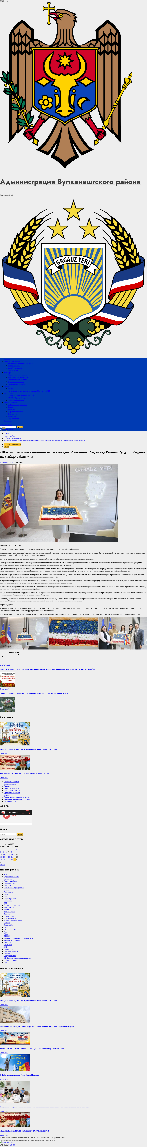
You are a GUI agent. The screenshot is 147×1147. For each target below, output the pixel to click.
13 (9, 854)
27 (9, 860)
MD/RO (12, 430)
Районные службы (11, 782)
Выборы (7, 923)
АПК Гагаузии (9, 912)
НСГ (5, 947)
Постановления (10, 801)
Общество (12, 416)
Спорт (6, 386)
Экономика (12, 414)
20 (9, 857)
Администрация (11, 907)
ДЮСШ (11, 389)
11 (4, 854)
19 (6, 857)
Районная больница (16, 400)
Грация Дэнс (9, 925)
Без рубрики (9, 916)
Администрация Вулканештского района (70, 181)
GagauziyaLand (10, 899)
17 (1, 857)
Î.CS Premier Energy (12, 905)
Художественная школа (17, 375)
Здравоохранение (15, 412)
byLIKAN (11, 1145)
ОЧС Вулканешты (11, 951)
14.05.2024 (9, 462)
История (7, 942)
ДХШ (6, 934)
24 (1, 860)
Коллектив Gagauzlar (16, 384)
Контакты (8, 421)
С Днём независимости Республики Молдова (19, 1075)
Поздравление (10, 956)
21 (12, 857)
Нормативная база (11, 788)
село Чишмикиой (15, 368)
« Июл (2, 865)
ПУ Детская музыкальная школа (17, 958)
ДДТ (6, 932)
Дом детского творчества (18, 377)
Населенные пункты (12, 361)
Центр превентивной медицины (21, 395)
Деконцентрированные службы (17, 799)
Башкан (6, 447)
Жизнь (7, 874)
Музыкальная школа (16, 382)
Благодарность (10, 918)
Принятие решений (12, 793)
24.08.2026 (4, 778)
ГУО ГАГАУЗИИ (10, 929)
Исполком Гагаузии (12, 940)
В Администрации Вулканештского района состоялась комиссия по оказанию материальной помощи (44, 1107)
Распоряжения (10, 784)
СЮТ (6, 962)
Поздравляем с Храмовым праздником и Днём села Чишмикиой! (28, 749)
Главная (7, 359)
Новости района (10, 402)
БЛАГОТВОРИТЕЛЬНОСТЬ (14, 921)
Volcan (2, 462)
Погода (7, 953)
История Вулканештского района (21, 363)
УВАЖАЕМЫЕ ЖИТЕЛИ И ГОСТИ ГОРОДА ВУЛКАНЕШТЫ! (24, 773)
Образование (13, 418)
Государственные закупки (15, 790)
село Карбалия (14, 366)
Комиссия (8, 945)
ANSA (6, 894)
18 (4, 857)
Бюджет (7, 795)
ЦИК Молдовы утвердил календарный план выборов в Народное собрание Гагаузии (37, 1026)
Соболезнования (10, 960)
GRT (5, 903)
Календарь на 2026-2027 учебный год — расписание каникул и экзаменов (32, 1048)
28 (12, 860)
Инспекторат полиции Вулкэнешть (18, 938)
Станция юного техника (17, 379)
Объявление (9, 949)
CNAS (6, 896)
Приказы (7, 786)
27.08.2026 (4, 1079)
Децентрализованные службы (16, 797)
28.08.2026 (4, 754)
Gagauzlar (8, 901)
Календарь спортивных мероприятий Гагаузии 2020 (29, 391)
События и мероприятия (17, 405)
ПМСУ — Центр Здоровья (18, 398)
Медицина (8, 393)
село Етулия (13, 370)
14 (12, 854)
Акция (6, 910)
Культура (7, 372)
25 (4, 860)
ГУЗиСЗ (7, 927)
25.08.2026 (4, 1111)
